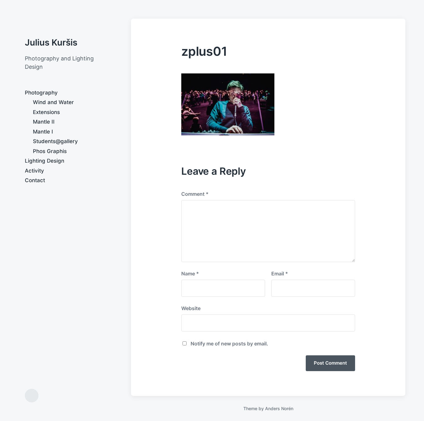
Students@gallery (55, 141)
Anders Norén (279, 408)
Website (191, 308)
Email (279, 273)
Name (190, 273)
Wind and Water (53, 102)
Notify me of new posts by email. (229, 343)
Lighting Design (44, 161)
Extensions (46, 112)
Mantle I (43, 132)
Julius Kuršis (51, 42)
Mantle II (44, 122)
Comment (195, 194)
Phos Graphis (50, 151)
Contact (35, 180)
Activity (34, 171)
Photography (41, 93)
